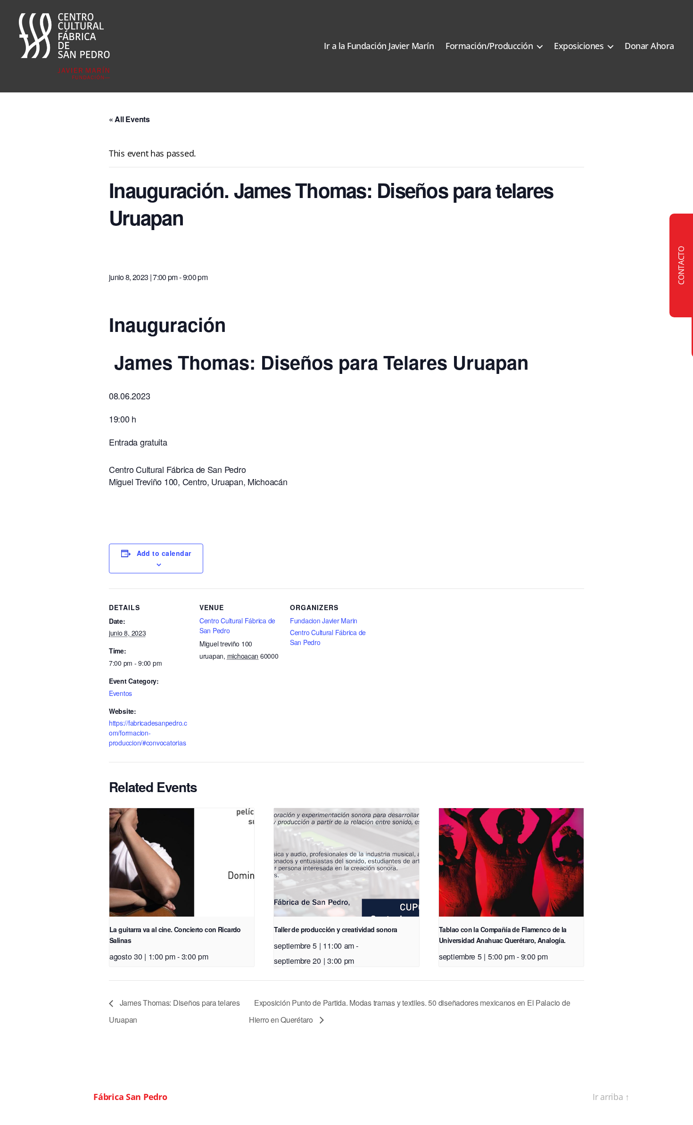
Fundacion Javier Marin (323, 620)
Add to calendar (164, 553)
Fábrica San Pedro (130, 1096)
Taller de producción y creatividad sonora (335, 929)
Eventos (120, 693)
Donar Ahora (649, 46)
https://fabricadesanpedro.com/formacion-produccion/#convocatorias (148, 732)
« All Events (129, 119)
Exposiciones (578, 46)
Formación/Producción (489, 46)
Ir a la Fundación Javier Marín (379, 46)
